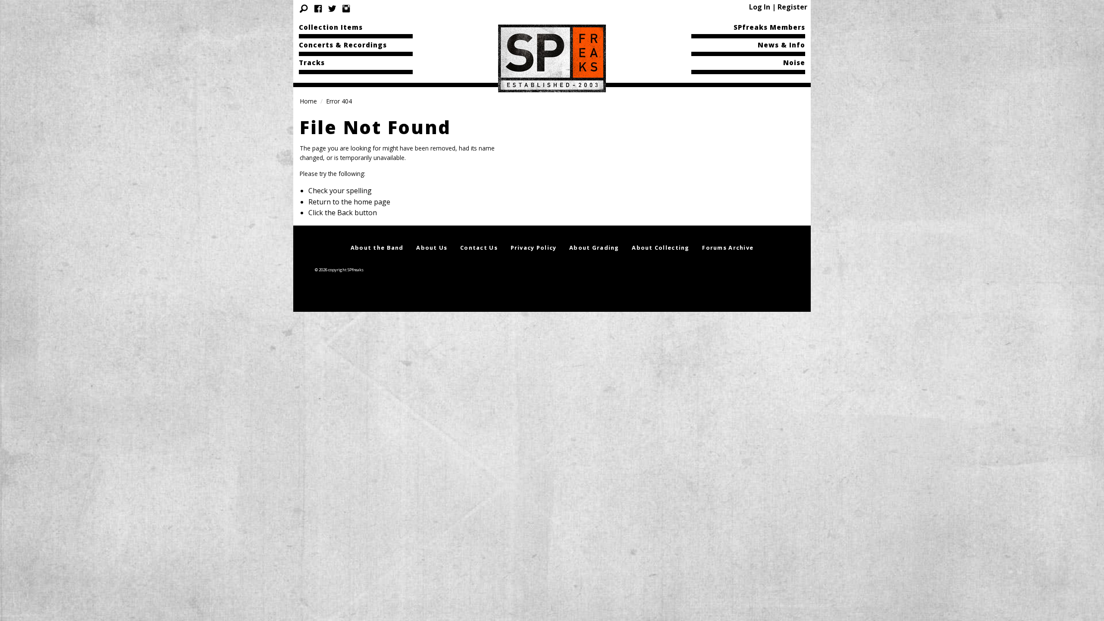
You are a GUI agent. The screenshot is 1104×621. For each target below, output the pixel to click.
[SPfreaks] (552, 58)
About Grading (594, 247)
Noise (794, 62)
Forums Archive (727, 247)
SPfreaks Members (769, 27)
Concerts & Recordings (343, 45)
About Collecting (660, 247)
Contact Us (479, 247)
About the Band (377, 247)
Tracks (312, 62)
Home (308, 101)
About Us (431, 247)
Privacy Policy (534, 247)
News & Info (781, 45)
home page (372, 202)
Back (345, 212)
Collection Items (331, 27)
